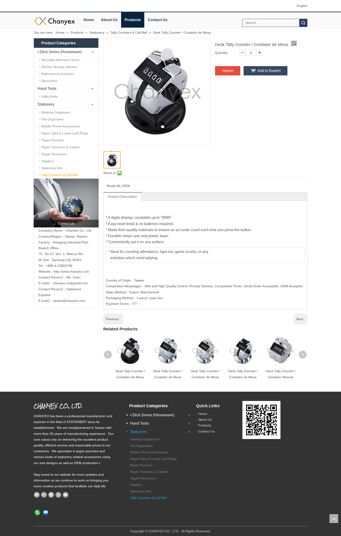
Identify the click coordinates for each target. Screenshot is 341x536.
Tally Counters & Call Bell (59, 175)
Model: (112, 186)
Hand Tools (47, 88)
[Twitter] (58, 495)
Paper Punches (52, 140)
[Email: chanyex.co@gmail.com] (45, 512)
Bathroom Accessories (57, 74)
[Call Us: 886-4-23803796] (37, 512)
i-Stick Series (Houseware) (60, 52)
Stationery (46, 104)
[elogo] (54, 21)
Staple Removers (54, 154)
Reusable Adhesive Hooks (60, 60)
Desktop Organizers (56, 112)
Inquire (227, 71)
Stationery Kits (51, 168)
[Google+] (44, 495)
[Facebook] (37, 495)
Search (303, 23)
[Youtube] (65, 495)
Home (89, 20)
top (333, 518)
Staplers (47, 161)
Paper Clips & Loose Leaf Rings (64, 133)
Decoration (49, 81)
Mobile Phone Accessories (60, 126)
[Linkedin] (51, 495)
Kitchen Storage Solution (59, 67)
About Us (109, 20)
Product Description (122, 196)
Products (133, 20)
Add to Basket (268, 71)
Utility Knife (49, 96)
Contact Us (157, 20)
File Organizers (52, 119)
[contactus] (66, 203)
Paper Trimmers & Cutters (60, 147)
